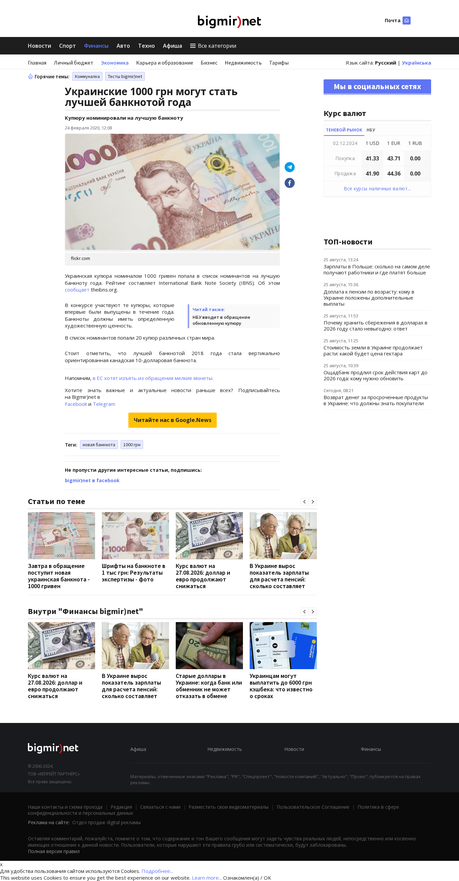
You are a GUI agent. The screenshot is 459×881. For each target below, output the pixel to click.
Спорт (67, 45)
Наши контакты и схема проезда (65, 807)
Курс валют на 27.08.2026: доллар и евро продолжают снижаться (203, 576)
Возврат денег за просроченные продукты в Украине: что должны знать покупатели (376, 400)
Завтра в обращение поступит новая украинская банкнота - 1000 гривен (59, 576)
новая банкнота (99, 445)
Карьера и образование (164, 62)
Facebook (76, 403)
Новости (39, 45)
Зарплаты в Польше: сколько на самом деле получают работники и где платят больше (377, 269)
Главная (37, 62)
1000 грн (131, 445)
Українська (416, 62)
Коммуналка (87, 76)
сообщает (78, 289)
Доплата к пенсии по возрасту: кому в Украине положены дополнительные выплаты (369, 297)
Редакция (121, 807)
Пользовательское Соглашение (313, 807)
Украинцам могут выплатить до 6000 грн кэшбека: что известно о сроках (281, 686)
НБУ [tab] (371, 130)
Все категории (217, 45)
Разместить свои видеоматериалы (228, 807)
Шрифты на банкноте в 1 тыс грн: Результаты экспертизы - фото (133, 572)
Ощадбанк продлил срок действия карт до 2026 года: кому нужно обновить (375, 375)
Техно (146, 45)
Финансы (96, 45)
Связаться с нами (160, 807)
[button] (304, 502)
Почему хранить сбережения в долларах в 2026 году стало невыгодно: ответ (375, 325)
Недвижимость (243, 62)
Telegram (104, 403)
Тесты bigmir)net (125, 76)
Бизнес (209, 62)
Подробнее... (157, 871)
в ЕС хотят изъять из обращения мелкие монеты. (153, 378)
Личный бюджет (73, 62)
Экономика (115, 62)
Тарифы (279, 62)
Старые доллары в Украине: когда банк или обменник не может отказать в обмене (209, 686)
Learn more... (207, 877)
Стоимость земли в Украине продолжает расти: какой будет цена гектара (373, 350)
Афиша (172, 45)
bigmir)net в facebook (92, 480)
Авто (123, 45)
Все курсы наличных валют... (377, 188)
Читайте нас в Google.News (172, 420)
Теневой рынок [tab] (344, 130)
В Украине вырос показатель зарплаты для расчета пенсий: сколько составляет (279, 576)
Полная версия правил (54, 851)
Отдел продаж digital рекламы (106, 822)
